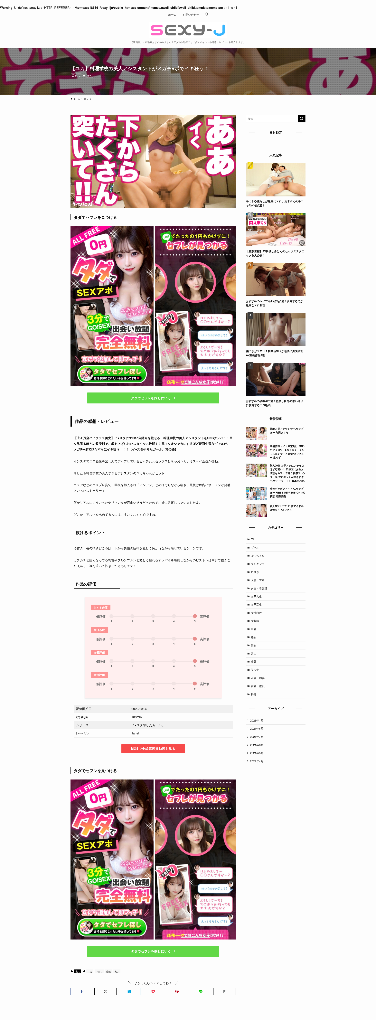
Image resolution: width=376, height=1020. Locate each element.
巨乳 (253, 629)
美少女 (255, 670)
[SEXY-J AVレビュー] (188, 30)
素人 (89, 75)
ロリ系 (255, 572)
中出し (99, 971)
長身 (253, 694)
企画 (108, 971)
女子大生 (256, 596)
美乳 (253, 661)
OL (253, 539)
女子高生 (256, 604)
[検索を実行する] (302, 118)
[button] (81, 991)
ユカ (90, 971)
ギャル (255, 547)
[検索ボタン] (206, 14)
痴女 (253, 645)
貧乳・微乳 (258, 686)
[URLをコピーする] (224, 991)
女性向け (256, 613)
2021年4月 (256, 761)
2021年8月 (256, 728)
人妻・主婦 (258, 580)
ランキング (258, 564)
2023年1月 (256, 720)
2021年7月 (256, 737)
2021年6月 (256, 745)
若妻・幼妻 (258, 678)
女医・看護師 (259, 588)
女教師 (255, 621)
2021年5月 (256, 753)
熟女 (253, 637)
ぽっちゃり (258, 556)
